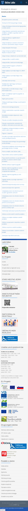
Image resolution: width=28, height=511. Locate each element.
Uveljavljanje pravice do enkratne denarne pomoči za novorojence (13, 201)
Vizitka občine (4, 466)
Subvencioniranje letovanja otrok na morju (13, 184)
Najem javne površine (7, 99)
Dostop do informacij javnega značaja (12, 23)
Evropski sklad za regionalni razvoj (11, 268)
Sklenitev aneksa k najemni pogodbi (11, 164)
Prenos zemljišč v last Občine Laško (11, 151)
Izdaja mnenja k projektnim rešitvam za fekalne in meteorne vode (12, 51)
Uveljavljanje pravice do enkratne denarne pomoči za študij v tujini (13, 206)
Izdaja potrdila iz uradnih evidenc (10, 59)
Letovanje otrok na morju (8, 80)
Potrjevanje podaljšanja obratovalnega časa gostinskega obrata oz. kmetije (13, 147)
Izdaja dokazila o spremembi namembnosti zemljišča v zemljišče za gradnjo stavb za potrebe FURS (13, 32)
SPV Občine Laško (6, 433)
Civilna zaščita (4, 436)
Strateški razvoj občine (7, 496)
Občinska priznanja (6, 478)
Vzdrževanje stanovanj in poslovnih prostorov (14, 211)
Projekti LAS (5, 265)
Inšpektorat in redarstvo (7, 439)
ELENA (4, 262)
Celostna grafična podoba (8, 481)
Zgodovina (4, 472)
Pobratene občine (6, 487)
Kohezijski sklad (6, 274)
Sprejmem (2, 510)
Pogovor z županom (7, 133)
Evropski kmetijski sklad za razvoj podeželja (13, 271)
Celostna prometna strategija (9, 493)
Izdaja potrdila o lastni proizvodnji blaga (12, 62)
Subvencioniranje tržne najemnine (11, 188)
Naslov (4, 16)
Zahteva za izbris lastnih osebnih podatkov (13, 214)
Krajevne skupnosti (6, 484)
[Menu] (21, 2)
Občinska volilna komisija (7, 430)
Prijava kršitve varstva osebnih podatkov (12, 154)
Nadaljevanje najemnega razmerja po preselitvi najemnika (12, 84)
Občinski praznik (5, 475)
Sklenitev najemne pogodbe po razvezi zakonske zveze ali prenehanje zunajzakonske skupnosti (12, 169)
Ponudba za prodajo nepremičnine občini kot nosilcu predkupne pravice (14, 137)
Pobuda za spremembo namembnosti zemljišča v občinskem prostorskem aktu (12, 124)
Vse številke (12, 252)
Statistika (3, 469)
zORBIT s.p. (16, 505)
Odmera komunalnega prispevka (10, 107)
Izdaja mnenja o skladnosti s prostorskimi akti (14, 56)
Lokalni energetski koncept (8, 490)
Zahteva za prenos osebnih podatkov (12, 227)
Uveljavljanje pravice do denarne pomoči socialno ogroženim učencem (12, 191)
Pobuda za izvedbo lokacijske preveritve (12, 120)
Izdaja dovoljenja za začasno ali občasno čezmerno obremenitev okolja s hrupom (13, 43)
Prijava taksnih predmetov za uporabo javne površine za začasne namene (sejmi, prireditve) (13, 159)
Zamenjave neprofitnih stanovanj (10, 235)
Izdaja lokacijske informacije (9, 48)
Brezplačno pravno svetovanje (10, 19)
